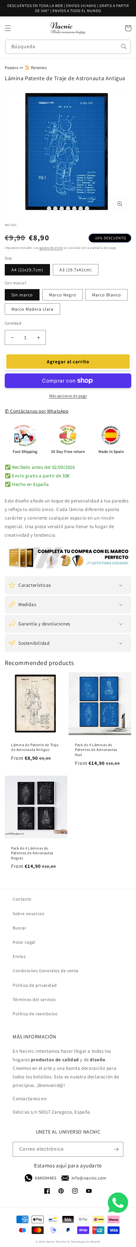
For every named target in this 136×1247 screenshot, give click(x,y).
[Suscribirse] (116, 1149)
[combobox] (68, 47)
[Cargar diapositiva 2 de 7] (55, 208)
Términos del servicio (34, 999)
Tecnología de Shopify (85, 1241)
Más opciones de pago (68, 395)
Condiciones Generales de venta (45, 970)
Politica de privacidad (35, 985)
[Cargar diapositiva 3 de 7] (61, 208)
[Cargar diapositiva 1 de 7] (49, 208)
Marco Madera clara (32, 309)
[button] (8, 28)
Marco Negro (62, 295)
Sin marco (22, 295)
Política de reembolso (35, 1014)
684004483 (45, 1178)
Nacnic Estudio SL (58, 1241)
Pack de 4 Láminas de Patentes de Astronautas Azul (96, 749)
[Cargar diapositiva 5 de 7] (74, 208)
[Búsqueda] (124, 47)
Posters (11, 67)
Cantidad (13, 323)
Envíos (19, 956)
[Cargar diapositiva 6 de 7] (80, 208)
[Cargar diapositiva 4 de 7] (68, 208)
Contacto (22, 899)
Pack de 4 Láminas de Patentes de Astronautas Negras (32, 853)
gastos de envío (51, 248)
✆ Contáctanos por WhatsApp (37, 411)
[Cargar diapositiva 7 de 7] (87, 208)
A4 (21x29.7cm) (27, 270)
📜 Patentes (36, 67)
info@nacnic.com (89, 1178)
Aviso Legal (24, 942)
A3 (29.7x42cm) (75, 270)
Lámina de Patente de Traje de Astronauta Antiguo (35, 747)
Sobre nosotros (28, 913)
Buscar (20, 928)
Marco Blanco (106, 295)
